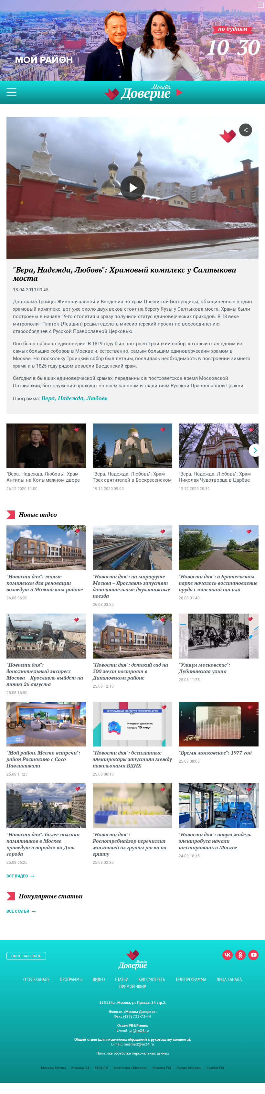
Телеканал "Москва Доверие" (137, 92)
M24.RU (101, 1067)
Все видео (17, 876)
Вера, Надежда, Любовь (74, 398)
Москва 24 (80, 1067)
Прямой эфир (132, 986)
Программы (71, 979)
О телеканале (36, 979)
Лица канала (229, 979)
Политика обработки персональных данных (132, 1053)
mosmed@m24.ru (139, 1044)
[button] (255, 450)
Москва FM (162, 1067)
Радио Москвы (188, 1067)
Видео (99, 979)
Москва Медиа (53, 1067)
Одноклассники (240, 955)
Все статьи (17, 911)
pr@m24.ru (139, 1030)
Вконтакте (227, 955)
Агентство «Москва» (130, 1067)
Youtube (253, 955)
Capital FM (215, 1067)
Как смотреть (152, 979)
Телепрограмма (190, 979)
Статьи (121, 979)
